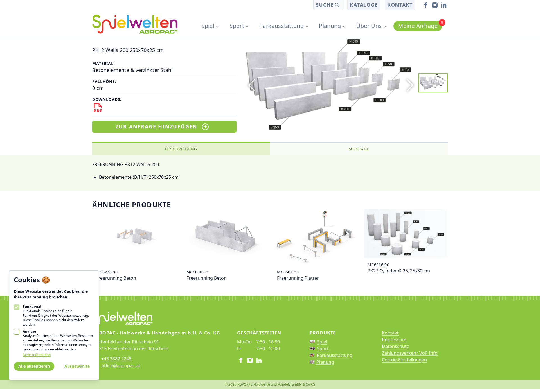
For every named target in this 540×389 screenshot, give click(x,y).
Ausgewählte (77, 366)
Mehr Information (37, 355)
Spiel (207, 26)
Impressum (394, 339)
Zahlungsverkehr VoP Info (410, 353)
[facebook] (426, 5)
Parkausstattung (281, 26)
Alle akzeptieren (34, 366)
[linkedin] (444, 5)
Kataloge (363, 4)
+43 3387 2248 (116, 359)
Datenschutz (395, 346)
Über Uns (369, 26)
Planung (330, 26)
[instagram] (435, 5)
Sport (237, 26)
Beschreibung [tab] (181, 148)
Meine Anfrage (420, 25)
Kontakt (400, 4)
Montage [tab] (358, 148)
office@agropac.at (120, 365)
